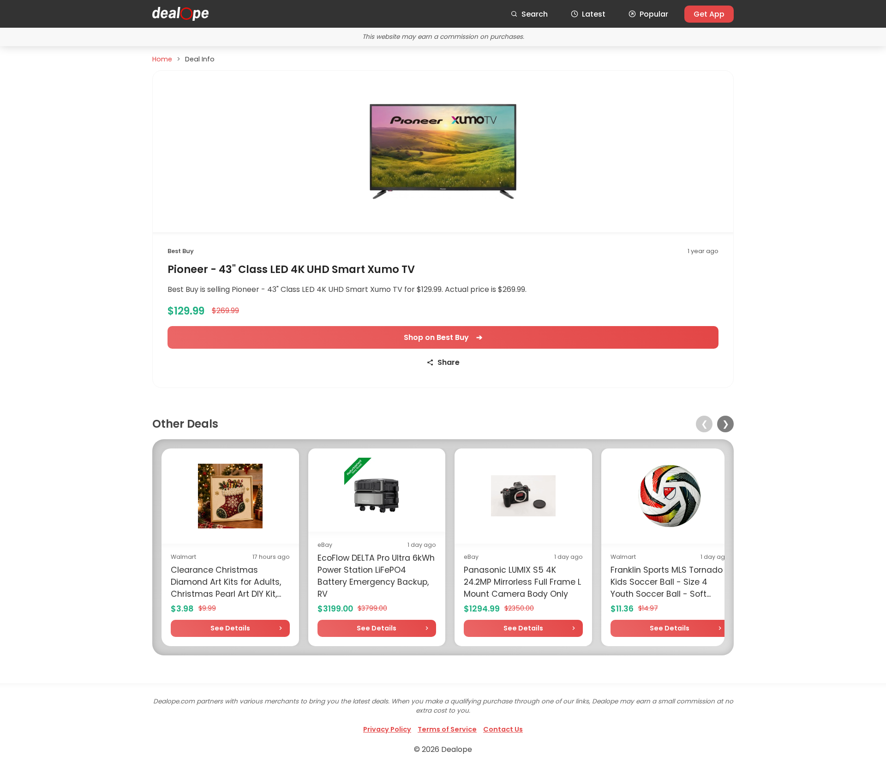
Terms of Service (447, 729)
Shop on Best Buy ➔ (443, 337)
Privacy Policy (387, 729)
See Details (230, 628)
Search (534, 14)
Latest (593, 14)
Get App (709, 14)
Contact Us (503, 729)
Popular (654, 14)
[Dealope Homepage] (180, 14)
